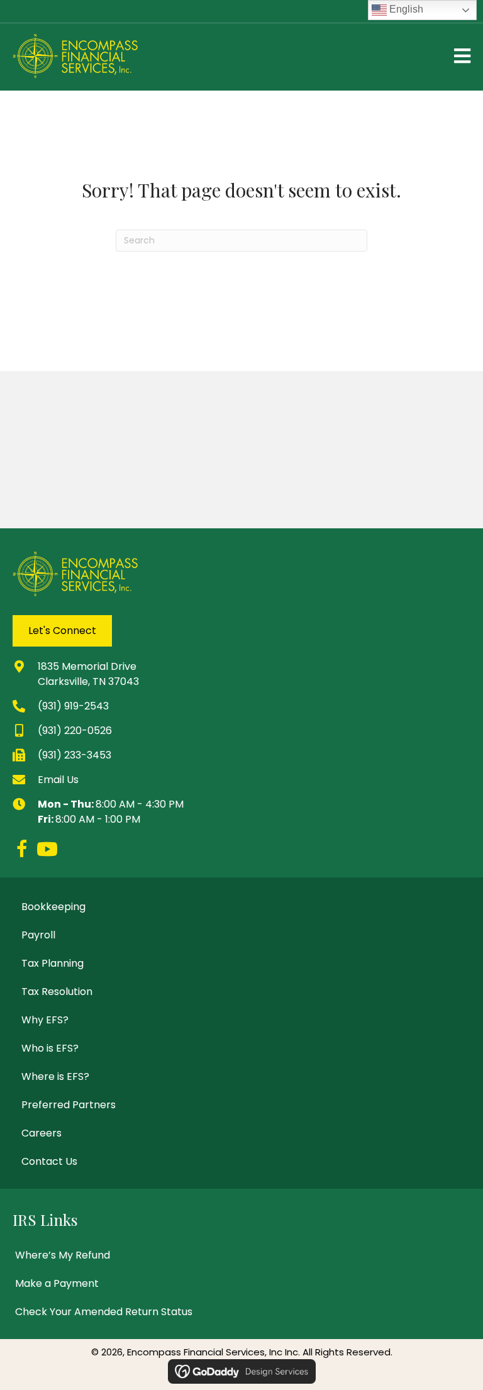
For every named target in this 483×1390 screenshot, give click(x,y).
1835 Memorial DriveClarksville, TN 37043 (88, 674)
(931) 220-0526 (75, 730)
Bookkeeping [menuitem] (53, 906)
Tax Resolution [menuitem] (56, 991)
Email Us (58, 779)
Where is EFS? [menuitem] (55, 1076)
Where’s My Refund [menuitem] (62, 1255)
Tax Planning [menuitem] (52, 963)
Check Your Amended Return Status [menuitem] (103, 1311)
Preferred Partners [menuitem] (68, 1105)
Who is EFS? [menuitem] (50, 1048)
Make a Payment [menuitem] (57, 1283)
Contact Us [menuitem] (49, 1161)
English (405, 9)
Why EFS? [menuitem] (45, 1020)
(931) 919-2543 (73, 706)
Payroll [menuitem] (38, 935)
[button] (22, 849)
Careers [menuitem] (41, 1133)
